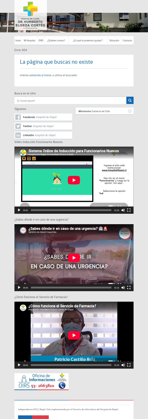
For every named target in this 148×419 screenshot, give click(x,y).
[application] (74, 180)
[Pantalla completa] (129, 210)
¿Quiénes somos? (56, 40)
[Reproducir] (19, 210)
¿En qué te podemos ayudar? (88, 40)
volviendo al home (40, 75)
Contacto (127, 40)
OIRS (40, 40)
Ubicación (114, 40)
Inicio (18, 40)
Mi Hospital (29, 40)
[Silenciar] (123, 210)
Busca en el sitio (25, 93)
